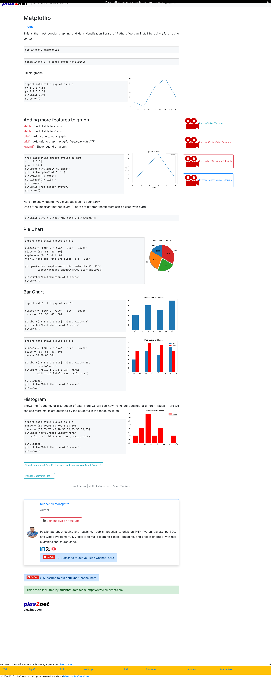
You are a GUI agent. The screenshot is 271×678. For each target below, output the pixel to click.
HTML (5, 669)
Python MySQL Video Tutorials (215, 161)
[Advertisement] (101, 637)
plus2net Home (39, 3)
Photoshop (151, 669)
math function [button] (79, 486)
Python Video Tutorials (211, 123)
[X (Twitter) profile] (48, 549)
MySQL (33, 669)
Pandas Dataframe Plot (39, 475)
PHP (62, 669)
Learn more (66, 664)
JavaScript (88, 669)
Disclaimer (83, 676)
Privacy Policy (70, 676)
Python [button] (64, 3)
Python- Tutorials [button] (121, 486)
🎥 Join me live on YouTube (61, 520)
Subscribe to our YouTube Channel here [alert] (85, 558)
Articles (191, 669)
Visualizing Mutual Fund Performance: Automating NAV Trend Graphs (63, 465)
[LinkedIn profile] (42, 549)
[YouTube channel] (53, 549)
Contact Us (170, 3)
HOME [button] (53, 3)
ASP (126, 669)
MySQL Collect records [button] (99, 486)
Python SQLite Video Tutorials (215, 142)
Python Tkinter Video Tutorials (215, 180)
